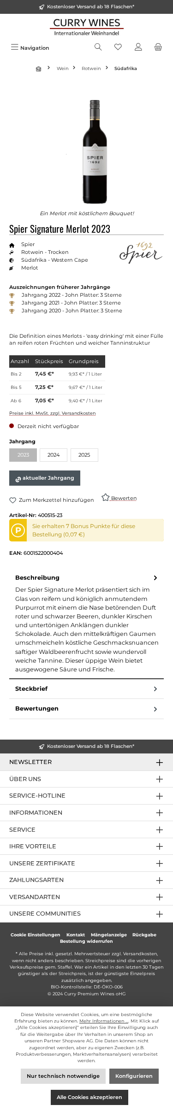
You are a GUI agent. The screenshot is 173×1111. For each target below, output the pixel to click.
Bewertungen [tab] (37, 708)
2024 (54, 455)
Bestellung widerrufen (86, 941)
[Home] (39, 68)
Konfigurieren (134, 1076)
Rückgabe (144, 934)
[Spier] (141, 253)
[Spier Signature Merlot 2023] (86, 152)
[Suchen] (98, 48)
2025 (84, 455)
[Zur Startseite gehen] (86, 26)
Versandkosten (140, 953)
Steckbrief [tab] (31, 688)
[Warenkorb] (158, 48)
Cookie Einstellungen (35, 934)
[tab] (86, 623)
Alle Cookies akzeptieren (89, 1097)
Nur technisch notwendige (63, 1076)
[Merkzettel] (118, 48)
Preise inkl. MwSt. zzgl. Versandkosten (52, 413)
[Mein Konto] (138, 48)
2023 (27, 456)
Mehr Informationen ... (103, 1020)
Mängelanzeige (109, 934)
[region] (86, 152)
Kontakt (75, 934)
